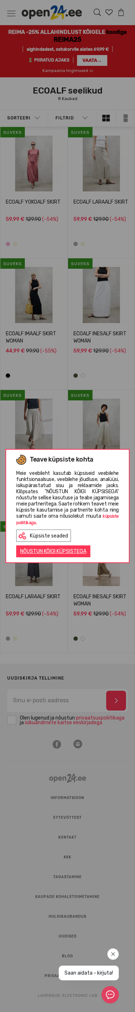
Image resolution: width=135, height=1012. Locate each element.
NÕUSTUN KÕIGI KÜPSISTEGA (53, 551)
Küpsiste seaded (49, 536)
